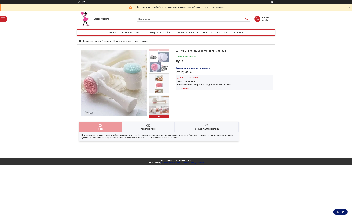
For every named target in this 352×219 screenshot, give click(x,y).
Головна (112, 32)
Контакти (222, 32)
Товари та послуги (131, 32)
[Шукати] (246, 19)
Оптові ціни (239, 32)
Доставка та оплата (187, 32)
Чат (342, 212)
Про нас (207, 32)
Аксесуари (106, 41)
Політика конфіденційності (193, 163)
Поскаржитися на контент (171, 163)
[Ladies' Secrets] (84, 19)
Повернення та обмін (160, 32)
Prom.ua (189, 160)
